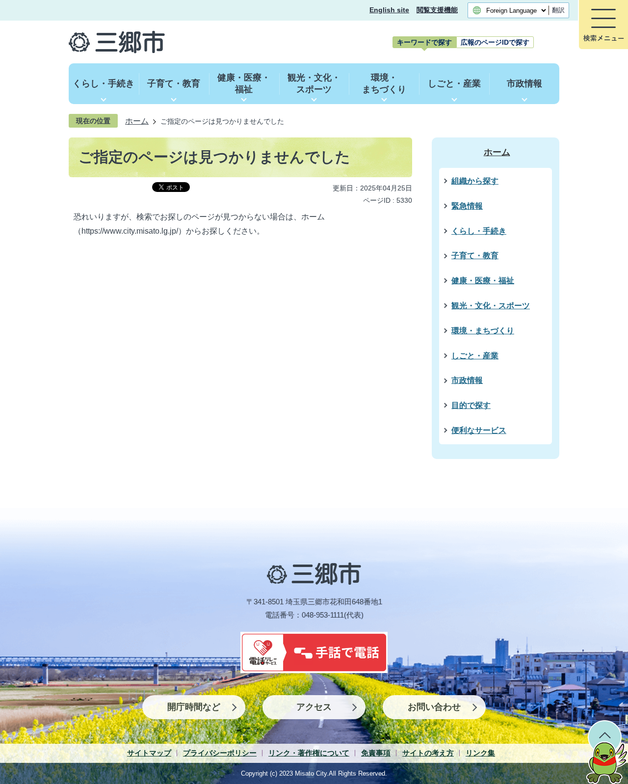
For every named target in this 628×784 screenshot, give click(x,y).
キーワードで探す (424, 42)
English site (389, 10)
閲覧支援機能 (437, 10)
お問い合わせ (434, 707)
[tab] (424, 42)
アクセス (314, 707)
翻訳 (558, 10)
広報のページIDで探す (495, 42)
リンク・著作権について (308, 753)
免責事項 (376, 753)
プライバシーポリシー (220, 753)
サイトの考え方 (428, 753)
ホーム (137, 120)
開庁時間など (193, 707)
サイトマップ (149, 753)
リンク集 (480, 753)
